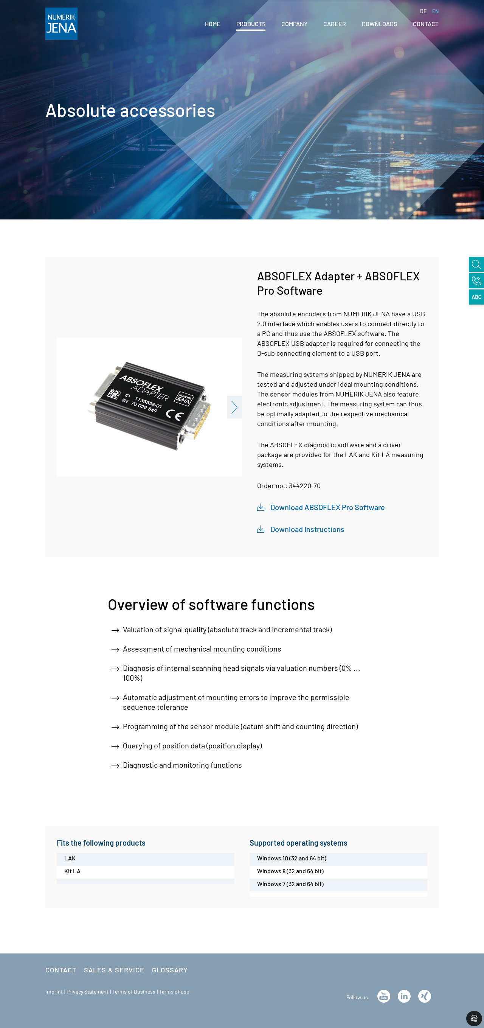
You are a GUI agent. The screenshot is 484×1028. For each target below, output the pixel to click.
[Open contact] (476, 280)
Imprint (54, 991)
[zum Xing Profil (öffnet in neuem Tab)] (424, 995)
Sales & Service (114, 970)
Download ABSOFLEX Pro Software (327, 507)
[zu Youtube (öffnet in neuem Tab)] (383, 995)
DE (424, 11)
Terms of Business (133, 991)
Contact (60, 970)
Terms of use (174, 991)
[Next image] (234, 407)
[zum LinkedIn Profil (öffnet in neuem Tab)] (404, 995)
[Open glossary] (476, 297)
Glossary (170, 970)
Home (212, 23)
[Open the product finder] (476, 264)
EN (435, 11)
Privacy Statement (88, 991)
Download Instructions (307, 528)
